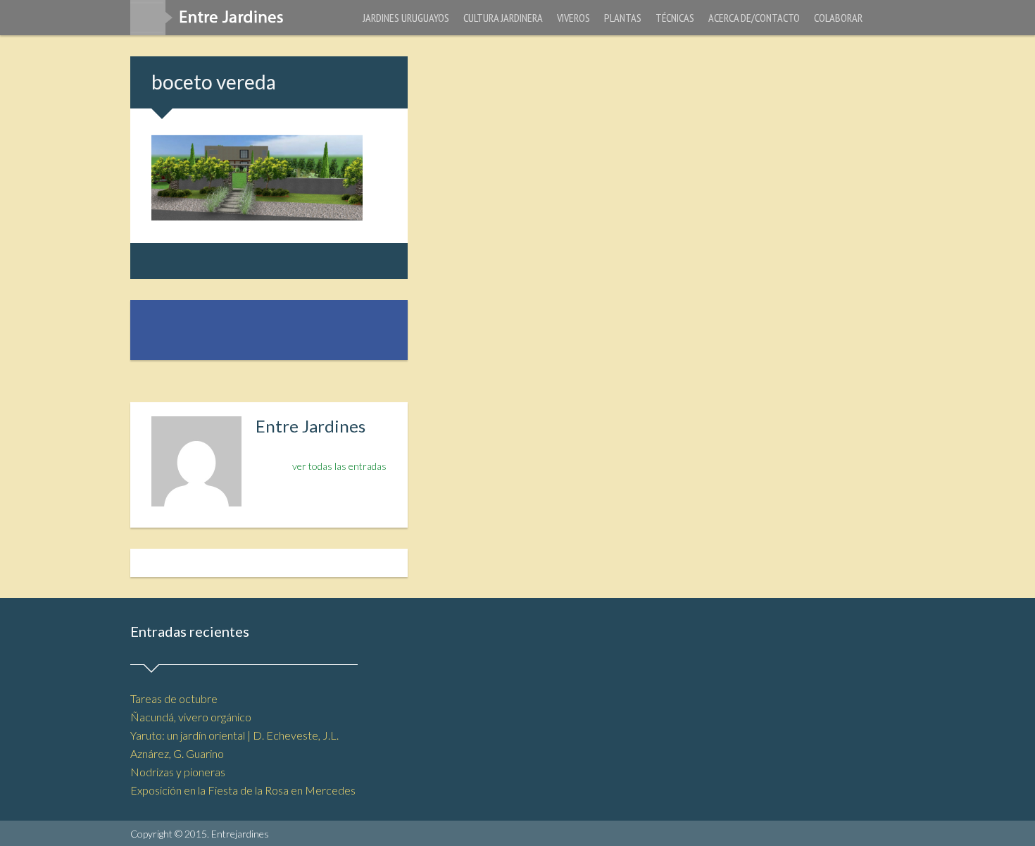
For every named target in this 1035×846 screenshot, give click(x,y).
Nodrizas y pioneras (177, 771)
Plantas (622, 18)
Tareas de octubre (174, 698)
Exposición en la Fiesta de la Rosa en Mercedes (243, 790)
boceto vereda (213, 82)
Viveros (573, 18)
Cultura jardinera (503, 18)
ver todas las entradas (339, 466)
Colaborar (838, 18)
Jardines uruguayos (406, 18)
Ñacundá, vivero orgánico (190, 716)
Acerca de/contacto (754, 18)
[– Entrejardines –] (212, 22)
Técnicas (675, 18)
